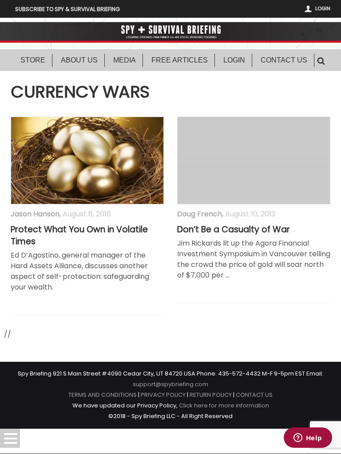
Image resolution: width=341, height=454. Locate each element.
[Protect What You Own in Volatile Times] (87, 160)
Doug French (199, 214)
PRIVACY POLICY (163, 395)
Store (32, 60)
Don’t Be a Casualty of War (233, 229)
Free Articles (179, 60)
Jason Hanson (35, 214)
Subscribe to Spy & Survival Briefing (67, 9)
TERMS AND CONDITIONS (102, 395)
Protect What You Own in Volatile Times (79, 235)
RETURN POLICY (211, 395)
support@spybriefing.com (170, 384)
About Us (79, 60)
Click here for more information (224, 405)
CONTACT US (254, 395)
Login (322, 8)
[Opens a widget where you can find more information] (307, 438)
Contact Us (284, 60)
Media (124, 60)
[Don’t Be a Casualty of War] (254, 160)
